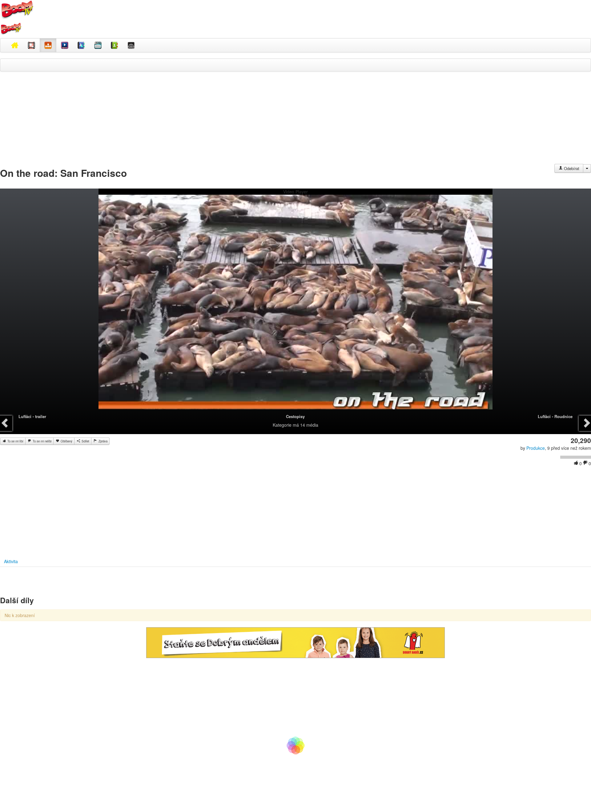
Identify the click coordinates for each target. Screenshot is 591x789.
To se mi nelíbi (41, 441)
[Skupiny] (81, 45)
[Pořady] (64, 45)
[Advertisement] (295, 121)
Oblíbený (66, 441)
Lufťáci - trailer (32, 416)
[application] (295, 305)
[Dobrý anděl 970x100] (295, 642)
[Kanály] (114, 45)
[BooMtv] (14, 45)
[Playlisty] (98, 45)
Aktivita (11, 561)
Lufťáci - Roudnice (555, 416)
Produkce (535, 448)
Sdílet (85, 441)
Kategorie (282, 425)
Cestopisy (295, 416)
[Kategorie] (48, 45)
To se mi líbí (14, 441)
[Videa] (31, 45)
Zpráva (102, 441)
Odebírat (571, 168)
